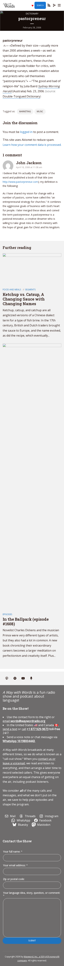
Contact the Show (17, 841)
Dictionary (32, 13)
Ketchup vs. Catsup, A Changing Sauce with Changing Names (24, 299)
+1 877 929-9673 (38, 729)
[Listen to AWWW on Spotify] (15, 678)
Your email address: (15, 865)
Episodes (7, 614)
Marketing (25, 111)
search (40, 5)
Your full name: (12, 851)
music (40, 111)
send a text (10, 729)
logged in (26, 132)
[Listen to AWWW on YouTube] (23, 678)
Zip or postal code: (14, 879)
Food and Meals (12, 289)
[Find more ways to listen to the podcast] (31, 678)
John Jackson (29, 162)
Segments (30, 289)
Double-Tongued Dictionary (21, 96)
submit (32, 940)
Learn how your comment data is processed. (32, 145)
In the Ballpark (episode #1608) (26, 621)
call (24, 729)
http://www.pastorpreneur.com (20, 181)
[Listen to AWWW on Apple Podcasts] (7, 678)
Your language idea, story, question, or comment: (31, 894)
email (24, 721)
